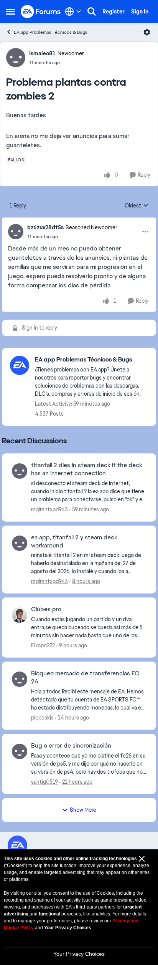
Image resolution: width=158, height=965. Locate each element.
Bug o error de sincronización (71, 745)
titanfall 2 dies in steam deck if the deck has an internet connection (86, 469)
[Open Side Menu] (10, 11)
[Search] (91, 11)
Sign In (139, 11)
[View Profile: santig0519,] (19, 751)
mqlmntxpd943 (49, 509)
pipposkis (42, 717)
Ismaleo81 (42, 53)
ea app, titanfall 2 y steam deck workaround (74, 541)
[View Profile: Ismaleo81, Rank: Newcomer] (15, 57)
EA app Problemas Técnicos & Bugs (50, 32)
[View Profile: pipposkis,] (19, 679)
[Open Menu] (147, 32)
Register (113, 11)
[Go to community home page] (41, 11)
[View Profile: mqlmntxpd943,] (19, 471)
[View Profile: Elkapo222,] (19, 615)
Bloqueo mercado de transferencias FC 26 (85, 677)
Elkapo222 (43, 645)
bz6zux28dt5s (45, 227)
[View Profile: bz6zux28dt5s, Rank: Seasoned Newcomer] (15, 231)
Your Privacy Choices (79, 954)
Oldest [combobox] (136, 206)
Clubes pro (46, 609)
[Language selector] (73, 11)
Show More (83, 809)
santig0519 (44, 781)
